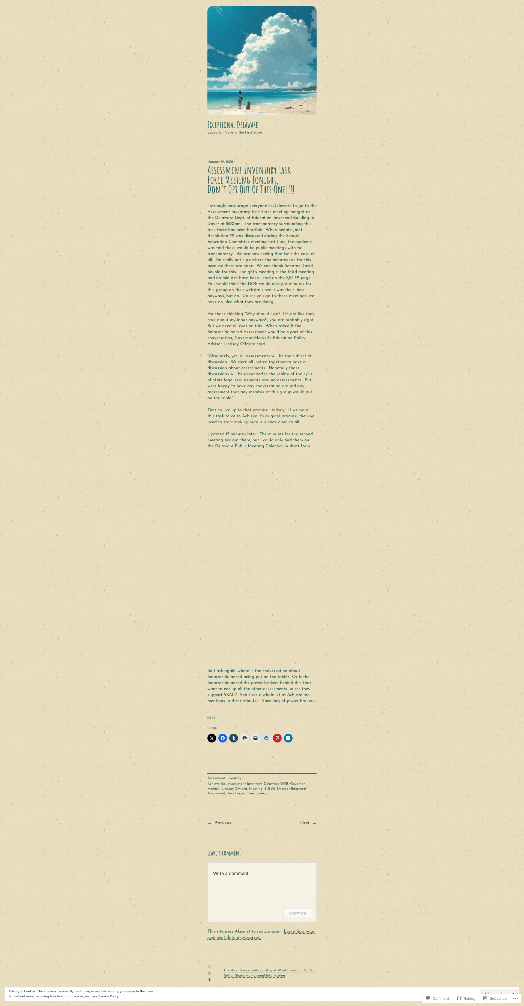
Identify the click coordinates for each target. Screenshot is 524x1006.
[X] (209, 973)
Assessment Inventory (224, 778)
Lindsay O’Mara (234, 789)
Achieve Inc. (216, 784)
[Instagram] (209, 966)
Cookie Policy (108, 996)
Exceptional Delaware (232, 124)
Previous (223, 823)
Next (304, 823)
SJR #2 (269, 789)
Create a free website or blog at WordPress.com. (263, 970)
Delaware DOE (276, 784)
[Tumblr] (209, 980)
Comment (297, 913)
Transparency (256, 793)
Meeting (256, 789)
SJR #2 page (298, 278)
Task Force (235, 793)
